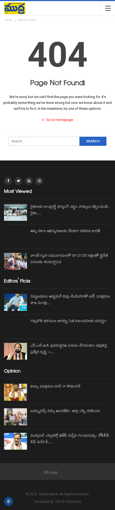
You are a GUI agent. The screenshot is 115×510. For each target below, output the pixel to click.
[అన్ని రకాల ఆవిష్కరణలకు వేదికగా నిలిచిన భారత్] (15, 236)
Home (53, 473)
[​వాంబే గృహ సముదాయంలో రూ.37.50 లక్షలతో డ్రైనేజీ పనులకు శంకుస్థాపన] (15, 261)
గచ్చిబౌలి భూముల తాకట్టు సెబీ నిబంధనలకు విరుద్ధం (68, 321)
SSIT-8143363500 (68, 502)
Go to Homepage (59, 120)
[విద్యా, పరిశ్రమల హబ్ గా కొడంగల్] (15, 392)
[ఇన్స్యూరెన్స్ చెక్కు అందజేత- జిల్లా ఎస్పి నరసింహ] (15, 416)
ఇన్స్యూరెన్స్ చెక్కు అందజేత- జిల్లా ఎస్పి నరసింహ (65, 411)
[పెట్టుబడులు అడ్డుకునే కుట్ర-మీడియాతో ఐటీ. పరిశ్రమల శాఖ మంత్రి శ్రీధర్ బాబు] (15, 302)
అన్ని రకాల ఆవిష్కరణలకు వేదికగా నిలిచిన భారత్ (65, 231)
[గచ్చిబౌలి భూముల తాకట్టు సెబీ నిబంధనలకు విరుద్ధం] (15, 326)
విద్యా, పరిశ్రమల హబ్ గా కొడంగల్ (55, 387)
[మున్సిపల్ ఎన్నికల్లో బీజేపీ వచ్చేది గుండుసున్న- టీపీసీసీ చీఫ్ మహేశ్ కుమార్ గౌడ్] (15, 441)
